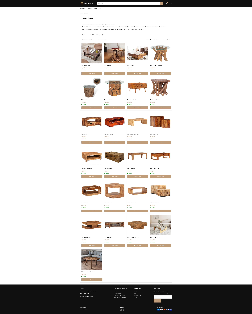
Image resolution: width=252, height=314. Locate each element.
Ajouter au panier (114, 73)
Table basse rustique (108, 168)
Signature (89, 8)
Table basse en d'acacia (131, 99)
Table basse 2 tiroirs (85, 134)
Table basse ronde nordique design (88, 271)
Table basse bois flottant (109, 99)
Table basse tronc (107, 65)
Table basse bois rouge (108, 134)
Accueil (81, 13)
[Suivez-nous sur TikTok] (123, 310)
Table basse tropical (154, 134)
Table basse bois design (85, 237)
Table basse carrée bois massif (133, 237)
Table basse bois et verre (155, 237)
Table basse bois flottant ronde (156, 65)
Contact (135, 291)
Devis (100, 8)
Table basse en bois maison (86, 168)
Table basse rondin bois (154, 99)
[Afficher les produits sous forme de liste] (169, 39)
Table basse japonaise (85, 65)
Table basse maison (131, 168)
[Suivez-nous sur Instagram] (121, 310)
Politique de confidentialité (119, 295)
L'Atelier (95, 8)
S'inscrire (157, 300)
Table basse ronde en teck (86, 99)
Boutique (82, 8)
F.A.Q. (135, 293)
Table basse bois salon (154, 168)
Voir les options (92, 73)
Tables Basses (86, 13)
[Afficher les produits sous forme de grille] (167, 39)
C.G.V (115, 291)
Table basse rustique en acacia (133, 134)
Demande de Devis (137, 295)
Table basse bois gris (108, 237)
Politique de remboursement (120, 297)
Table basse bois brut (131, 65)
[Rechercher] (161, 3)
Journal (135, 297)
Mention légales (117, 293)
